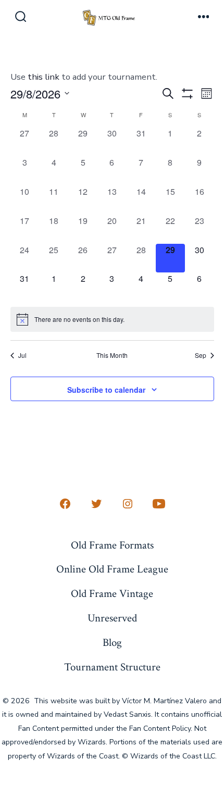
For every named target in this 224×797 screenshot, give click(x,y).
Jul (22, 355)
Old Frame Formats (112, 545)
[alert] (112, 319)
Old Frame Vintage (112, 594)
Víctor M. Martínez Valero (164, 701)
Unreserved (112, 618)
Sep (200, 355)
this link (43, 77)
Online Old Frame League (112, 569)
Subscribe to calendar (106, 389)
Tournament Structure (112, 667)
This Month (112, 355)
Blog (112, 643)
